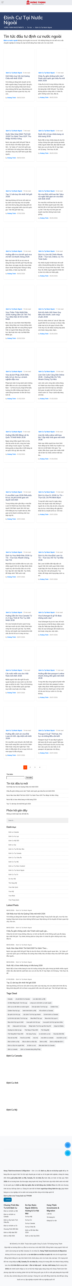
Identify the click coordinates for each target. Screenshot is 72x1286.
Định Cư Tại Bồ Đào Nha (16, 849)
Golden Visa (54, 1007)
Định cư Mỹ (43, 1041)
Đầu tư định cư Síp (13, 1041)
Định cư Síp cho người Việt (16, 1045)
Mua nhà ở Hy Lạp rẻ (51, 1018)
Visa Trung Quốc (14, 900)
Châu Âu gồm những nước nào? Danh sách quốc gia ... (27, 931)
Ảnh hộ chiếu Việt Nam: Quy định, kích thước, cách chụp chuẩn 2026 (49, 314)
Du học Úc (28, 1220)
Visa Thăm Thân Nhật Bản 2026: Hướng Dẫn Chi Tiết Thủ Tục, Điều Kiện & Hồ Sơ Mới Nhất (18, 315)
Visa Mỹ (11, 891)
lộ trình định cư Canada (51, 1014)
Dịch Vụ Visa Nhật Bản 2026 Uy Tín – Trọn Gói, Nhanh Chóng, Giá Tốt (19, 557)
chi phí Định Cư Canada (23, 999)
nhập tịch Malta (58, 1026)
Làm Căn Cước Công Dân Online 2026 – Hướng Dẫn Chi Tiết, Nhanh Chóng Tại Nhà (51, 377)
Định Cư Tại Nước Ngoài (14, 73)
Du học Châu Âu (30, 1227)
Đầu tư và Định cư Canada (9, 1215)
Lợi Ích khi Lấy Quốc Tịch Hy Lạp (17, 1018)
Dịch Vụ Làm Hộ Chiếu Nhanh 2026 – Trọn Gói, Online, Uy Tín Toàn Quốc (51, 256)
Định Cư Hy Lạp (14, 836)
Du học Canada (30, 1223)
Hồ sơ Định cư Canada (46, 1010)
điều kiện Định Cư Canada (46, 1045)
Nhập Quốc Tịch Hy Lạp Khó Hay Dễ (40, 1026)
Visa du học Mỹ (12, 1038)
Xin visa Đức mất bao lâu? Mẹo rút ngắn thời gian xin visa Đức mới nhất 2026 (51, 196)
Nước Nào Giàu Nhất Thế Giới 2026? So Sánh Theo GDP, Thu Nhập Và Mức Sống (18, 136)
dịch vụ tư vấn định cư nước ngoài (18, 1007)
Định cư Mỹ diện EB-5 (56, 1041)
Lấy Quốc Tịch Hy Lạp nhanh (32, 1014)
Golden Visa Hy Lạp (14, 1010)
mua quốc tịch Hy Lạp (33, 1022)
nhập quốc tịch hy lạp (19, 1026)
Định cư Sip (12, 845)
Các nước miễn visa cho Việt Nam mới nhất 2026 (17, 674)
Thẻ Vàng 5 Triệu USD (31, 1030)
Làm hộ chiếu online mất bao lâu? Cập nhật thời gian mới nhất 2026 (51, 437)
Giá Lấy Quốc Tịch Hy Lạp (39, 1007)
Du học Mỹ (28, 1217)
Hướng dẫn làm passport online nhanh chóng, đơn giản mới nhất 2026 (51, 675)
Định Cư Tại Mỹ (14, 862)
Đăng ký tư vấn (52, 1220)
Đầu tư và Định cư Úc (10, 1226)
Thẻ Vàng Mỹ (13, 883)
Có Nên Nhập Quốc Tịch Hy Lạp (17, 1003)
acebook (8, 1199)
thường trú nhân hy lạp (14, 1030)
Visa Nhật (12, 896)
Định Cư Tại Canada (15, 853)
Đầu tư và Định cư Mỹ (11, 1211)
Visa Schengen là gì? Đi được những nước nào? (50, 616)
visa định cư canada (47, 1038)
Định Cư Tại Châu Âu (15, 857)
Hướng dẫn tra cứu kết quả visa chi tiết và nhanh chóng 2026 (19, 255)
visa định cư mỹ (61, 1038)
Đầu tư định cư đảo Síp (29, 1041)
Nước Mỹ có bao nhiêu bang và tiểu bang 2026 (51, 135)
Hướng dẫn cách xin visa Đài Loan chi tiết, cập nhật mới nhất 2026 (19, 736)
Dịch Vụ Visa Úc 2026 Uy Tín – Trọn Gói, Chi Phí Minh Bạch (50, 496)
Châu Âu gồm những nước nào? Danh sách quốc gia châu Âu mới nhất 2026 (51, 78)
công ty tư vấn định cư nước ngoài (40, 1003)
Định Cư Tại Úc (13, 874)
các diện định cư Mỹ (39, 999)
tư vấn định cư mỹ (44, 1034)
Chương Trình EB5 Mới (11, 1229)
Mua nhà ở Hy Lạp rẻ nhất (15, 1022)
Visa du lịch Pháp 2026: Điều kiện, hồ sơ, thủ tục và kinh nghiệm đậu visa (17, 377)
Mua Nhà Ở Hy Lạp (36, 1018)
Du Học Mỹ (12, 879)
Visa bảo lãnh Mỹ (58, 1034)
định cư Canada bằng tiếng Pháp (30, 1049)
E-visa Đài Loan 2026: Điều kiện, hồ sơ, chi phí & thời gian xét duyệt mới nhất (19, 497)
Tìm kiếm (9, 774)
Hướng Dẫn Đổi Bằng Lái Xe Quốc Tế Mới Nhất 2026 (17, 436)
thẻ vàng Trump (31, 1034)
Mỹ (9, 1026)
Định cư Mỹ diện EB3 (10, 1232)
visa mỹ (35, 1038)
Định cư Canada (14, 832)
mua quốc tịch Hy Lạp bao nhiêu (53, 1022)
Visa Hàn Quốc (13, 887)
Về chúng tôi (51, 1217)
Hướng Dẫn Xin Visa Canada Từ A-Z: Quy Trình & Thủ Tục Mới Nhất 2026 (19, 617)
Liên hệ (49, 1214)
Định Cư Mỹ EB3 (14, 841)
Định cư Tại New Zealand (17, 866)
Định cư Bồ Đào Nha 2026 (31, 1231)
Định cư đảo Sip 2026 (32, 1236)
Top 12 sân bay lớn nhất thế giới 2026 (19, 195)
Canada (10, 999)
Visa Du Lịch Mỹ (25, 1038)
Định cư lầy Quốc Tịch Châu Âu (11, 1221)
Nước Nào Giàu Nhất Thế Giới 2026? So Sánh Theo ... (27, 948)
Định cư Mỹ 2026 (9, 1236)
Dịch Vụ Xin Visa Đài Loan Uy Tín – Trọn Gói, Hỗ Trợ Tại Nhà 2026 (50, 557)
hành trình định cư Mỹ (29, 1010)
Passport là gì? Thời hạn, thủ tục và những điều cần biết (50, 735)
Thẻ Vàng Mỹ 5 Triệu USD (15, 1034)
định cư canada (12, 1049)
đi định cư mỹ (31, 1045)
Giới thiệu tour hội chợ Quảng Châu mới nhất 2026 (18, 77)
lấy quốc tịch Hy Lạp (14, 1014)
